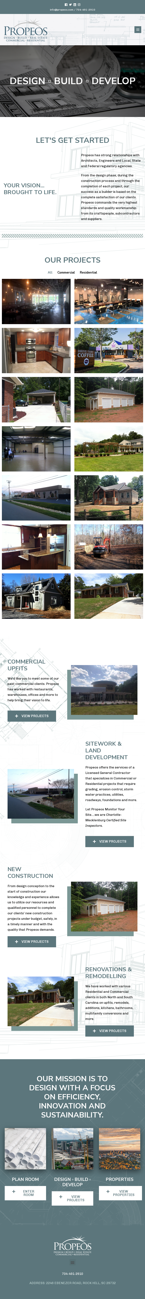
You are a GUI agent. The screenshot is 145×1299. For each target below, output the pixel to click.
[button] (32, 716)
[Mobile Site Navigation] (137, 29)
